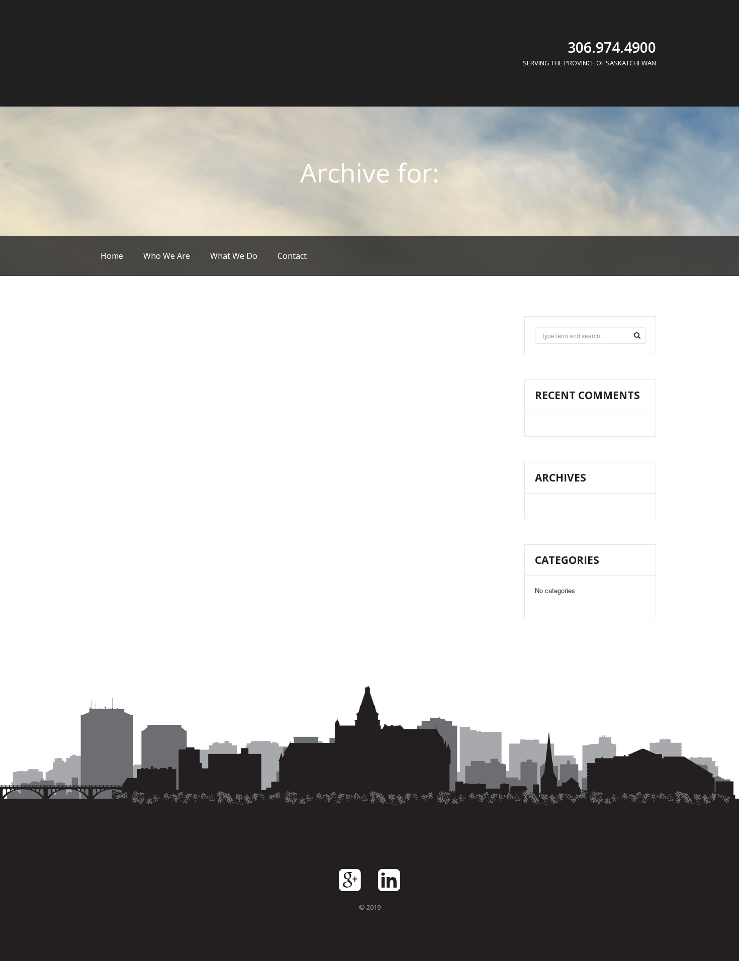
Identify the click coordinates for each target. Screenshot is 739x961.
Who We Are (166, 255)
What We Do (233, 255)
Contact (292, 255)
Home (112, 255)
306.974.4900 (612, 47)
